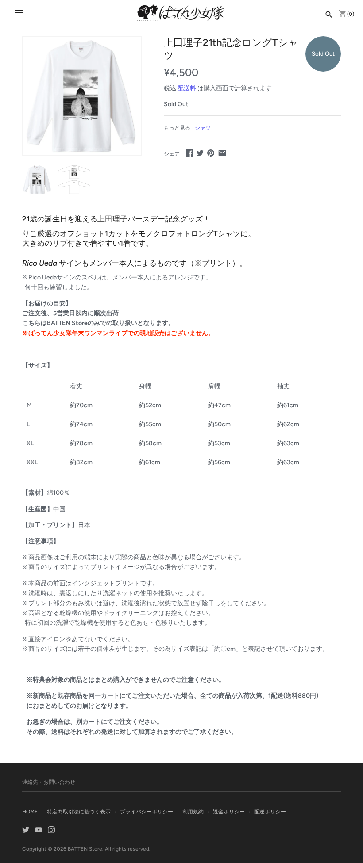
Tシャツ (201, 128)
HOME (30, 812)
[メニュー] (18, 13)
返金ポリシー (229, 812)
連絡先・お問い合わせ (48, 782)
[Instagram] (51, 830)
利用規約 (193, 812)
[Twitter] (25, 830)
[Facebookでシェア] (189, 153)
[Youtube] (38, 830)
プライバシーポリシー (146, 812)
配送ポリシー (270, 812)
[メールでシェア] (222, 153)
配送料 (187, 88)
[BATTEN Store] (181, 12)
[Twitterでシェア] (200, 153)
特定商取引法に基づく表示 (79, 812)
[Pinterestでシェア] (210, 153)
